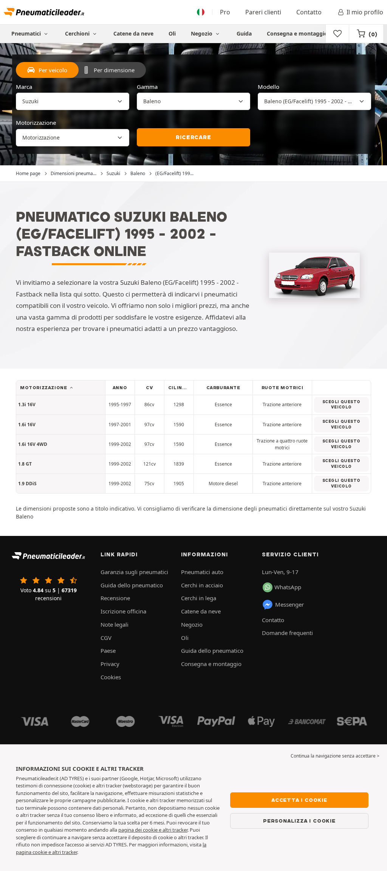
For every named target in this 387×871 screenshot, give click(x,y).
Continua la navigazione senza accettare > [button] (335, 756)
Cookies (111, 677)
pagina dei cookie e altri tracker (152, 829)
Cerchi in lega (198, 598)
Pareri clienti (263, 12)
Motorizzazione (36, 122)
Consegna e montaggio (297, 33)
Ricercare (193, 137)
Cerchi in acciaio (202, 585)
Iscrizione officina (123, 611)
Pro (225, 12)
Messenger (289, 604)
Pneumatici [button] (26, 33)
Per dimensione (114, 70)
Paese (108, 650)
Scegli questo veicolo (341, 404)
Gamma (147, 86)
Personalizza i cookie (299, 821)
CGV (106, 637)
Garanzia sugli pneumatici (134, 572)
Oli (172, 33)
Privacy (110, 664)
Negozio (202, 33)
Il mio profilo (365, 12)
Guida (244, 33)
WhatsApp (287, 587)
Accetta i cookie (299, 800)
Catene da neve (133, 33)
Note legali (114, 624)
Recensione (115, 598)
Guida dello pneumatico (132, 585)
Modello (268, 86)
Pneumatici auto (202, 572)
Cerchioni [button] (78, 33)
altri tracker (64, 852)
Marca (24, 86)
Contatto (309, 12)
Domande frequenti (287, 633)
